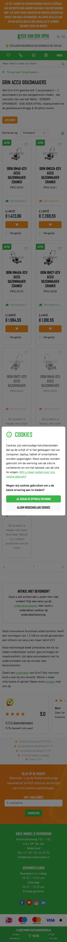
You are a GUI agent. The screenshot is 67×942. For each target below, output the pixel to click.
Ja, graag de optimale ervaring (33, 499)
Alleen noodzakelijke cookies (33, 507)
